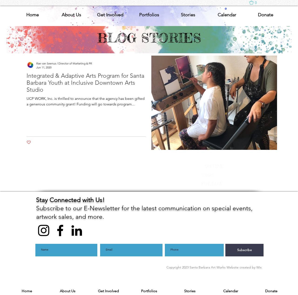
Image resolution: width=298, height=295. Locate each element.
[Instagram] (43, 230)
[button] (255, 2)
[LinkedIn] (76, 230)
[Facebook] (60, 230)
